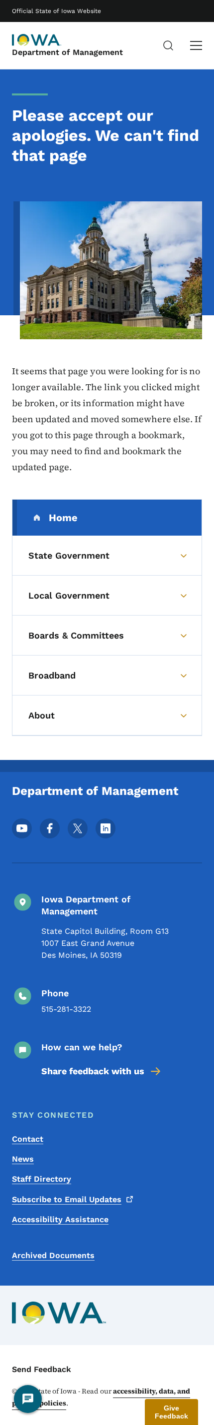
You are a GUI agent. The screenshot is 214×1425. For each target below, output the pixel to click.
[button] (171, 1412)
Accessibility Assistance (60, 1219)
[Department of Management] (37, 40)
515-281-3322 (66, 1009)
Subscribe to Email (66, 1199)
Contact (27, 1139)
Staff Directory (41, 1179)
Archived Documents (53, 1255)
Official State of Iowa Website (56, 10)
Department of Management (67, 52)
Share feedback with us (92, 1071)
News (23, 1159)
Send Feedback (41, 1369)
